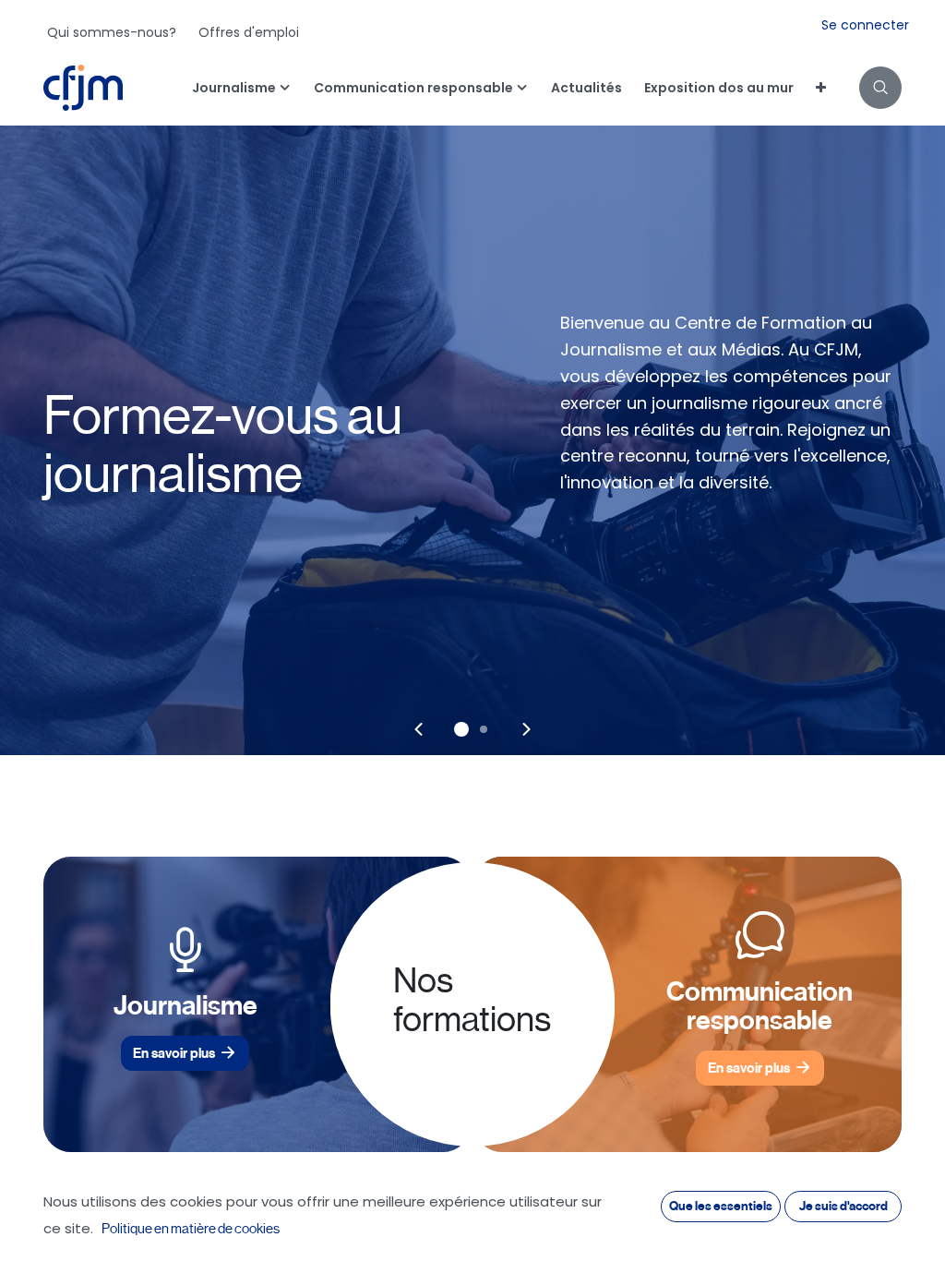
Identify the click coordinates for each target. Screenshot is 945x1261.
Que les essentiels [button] (720, 1206)
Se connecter (865, 25)
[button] (880, 87)
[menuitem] (111, 32)
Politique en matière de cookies (191, 1228)
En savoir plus (174, 1053)
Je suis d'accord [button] (843, 1206)
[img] (418, 729)
